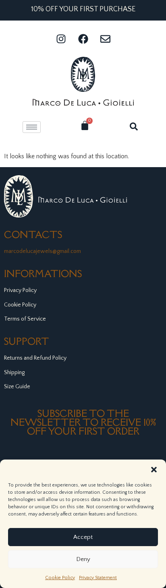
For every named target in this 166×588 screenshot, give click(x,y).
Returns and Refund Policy (35, 358)
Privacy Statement (98, 577)
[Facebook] (83, 39)
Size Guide (17, 386)
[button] (154, 470)
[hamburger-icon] (32, 127)
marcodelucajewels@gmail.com (42, 251)
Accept (83, 537)
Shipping (14, 372)
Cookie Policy (60, 577)
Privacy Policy (20, 290)
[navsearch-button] (134, 126)
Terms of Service (25, 319)
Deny (83, 559)
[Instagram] (61, 39)
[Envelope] (105, 39)
